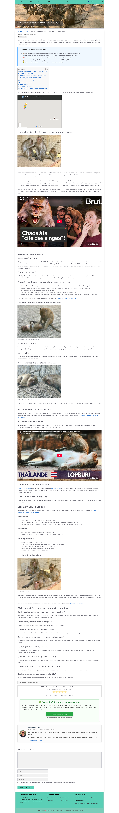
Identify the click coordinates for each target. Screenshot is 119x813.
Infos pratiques (51, 1)
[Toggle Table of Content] (46, 69)
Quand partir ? (50, 797)
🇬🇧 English (90, 1)
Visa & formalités (64, 800)
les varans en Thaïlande (77, 603)
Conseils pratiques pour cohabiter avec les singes (32, 75)
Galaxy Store (94, 803)
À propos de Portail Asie (28, 795)
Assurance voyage (51, 803)
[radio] (53, 692)
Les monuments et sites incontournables (30, 77)
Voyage (61, 1)
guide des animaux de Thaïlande (67, 298)
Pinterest (93, 797)
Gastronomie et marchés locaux (27, 79)
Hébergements (23, 84)
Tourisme (23, 1)
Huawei (88, 803)
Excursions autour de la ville (26, 81)
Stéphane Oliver (23, 26)
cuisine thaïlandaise (25, 488)
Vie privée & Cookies (73, 810)
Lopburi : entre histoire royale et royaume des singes (33, 71)
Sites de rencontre (42, 1)
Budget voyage (50, 800)
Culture (31, 1)
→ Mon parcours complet (35, 740)
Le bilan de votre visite (25, 86)
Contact (81, 810)
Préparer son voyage (72, 1)
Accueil (17, 1)
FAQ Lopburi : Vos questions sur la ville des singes (33, 88)
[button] (102, 2)
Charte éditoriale (64, 810)
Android (77, 803)
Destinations (26, 31)
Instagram (87, 797)
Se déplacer (63, 803)
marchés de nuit (56, 488)
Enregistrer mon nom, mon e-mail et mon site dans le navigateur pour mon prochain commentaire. (47, 782)
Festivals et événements (26, 73)
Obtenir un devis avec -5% (59, 714)
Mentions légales (55, 810)
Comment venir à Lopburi (26, 82)
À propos (83, 1)
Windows (82, 803)
